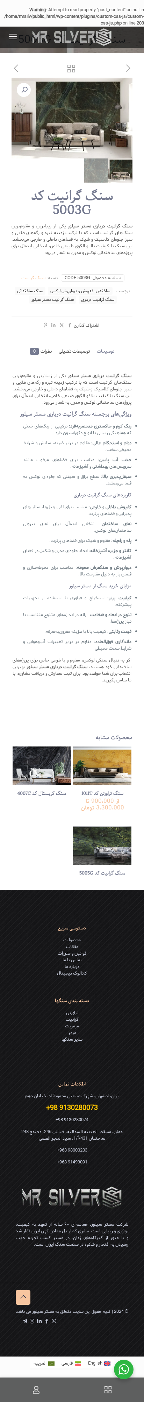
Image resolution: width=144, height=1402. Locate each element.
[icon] (25, 1321)
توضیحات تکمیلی (74, 351)
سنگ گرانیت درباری (97, 299)
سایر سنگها (72, 1039)
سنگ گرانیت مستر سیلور (52, 299)
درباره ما (72, 966)
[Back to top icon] (23, 1297)
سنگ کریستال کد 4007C (41, 793)
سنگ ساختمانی (30, 291)
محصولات (72, 940)
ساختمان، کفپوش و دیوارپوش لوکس (80, 291)
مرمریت (72, 1026)
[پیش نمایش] (81, 764)
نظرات (42, 351)
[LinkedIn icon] (39, 1321)
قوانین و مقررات (72, 953)
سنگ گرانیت (33, 278)
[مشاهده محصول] (81, 754)
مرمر (72, 1032)
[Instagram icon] (32, 1321)
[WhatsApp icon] (54, 1321)
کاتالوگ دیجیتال (72, 973)
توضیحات (105, 351)
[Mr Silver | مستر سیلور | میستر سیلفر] (72, 37)
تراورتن (72, 1013)
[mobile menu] (13, 37)
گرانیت (72, 1019)
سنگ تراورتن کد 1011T (102, 793)
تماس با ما (72, 960)
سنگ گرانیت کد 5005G (102, 873)
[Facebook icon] (46, 1321)
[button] (24, 90)
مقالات (72, 946)
